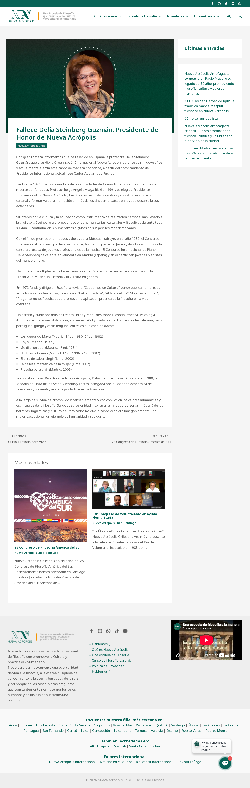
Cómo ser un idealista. (201, 118)
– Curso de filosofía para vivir (111, 660)
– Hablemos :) (99, 644)
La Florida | (232, 725)
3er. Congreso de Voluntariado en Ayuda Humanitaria (124, 516)
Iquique (26, 725)
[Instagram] (219, 3)
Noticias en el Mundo (116, 761)
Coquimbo (102, 725)
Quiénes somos (105, 16)
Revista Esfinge (189, 761)
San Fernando (53, 730)
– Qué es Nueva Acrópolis (108, 649)
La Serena (82, 725)
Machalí (120, 746)
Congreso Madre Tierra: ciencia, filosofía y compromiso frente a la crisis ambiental (209, 153)
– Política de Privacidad (106, 666)
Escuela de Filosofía (142, 16)
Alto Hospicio (100, 746)
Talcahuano (122, 730)
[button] (119, 16)
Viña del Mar (122, 725)
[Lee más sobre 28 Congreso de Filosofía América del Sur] (51, 505)
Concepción (101, 730)
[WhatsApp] (239, 3)
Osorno (172, 730)
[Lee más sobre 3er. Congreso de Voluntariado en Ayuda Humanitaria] (128, 489)
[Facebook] (212, 3)
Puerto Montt (216, 730)
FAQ (228, 16)
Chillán (155, 746)
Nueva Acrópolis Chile (31, 145)
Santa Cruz (137, 746)
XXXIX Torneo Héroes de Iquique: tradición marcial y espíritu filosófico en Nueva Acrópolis (209, 106)
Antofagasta (45, 725)
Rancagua (31, 730)
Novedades (175, 16)
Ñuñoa (193, 725)
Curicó (72, 730)
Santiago (52, 553)
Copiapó (65, 725)
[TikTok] (226, 3)
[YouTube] (232, 3)
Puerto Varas (191, 730)
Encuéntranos (204, 16)
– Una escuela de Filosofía (109, 655)
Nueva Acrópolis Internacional (72, 761)
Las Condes (211, 725)
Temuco (141, 730)
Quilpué (162, 725)
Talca (84, 730)
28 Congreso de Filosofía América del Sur (47, 547)
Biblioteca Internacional (154, 761)
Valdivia (157, 730)
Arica (13, 725)
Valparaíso (144, 725)
